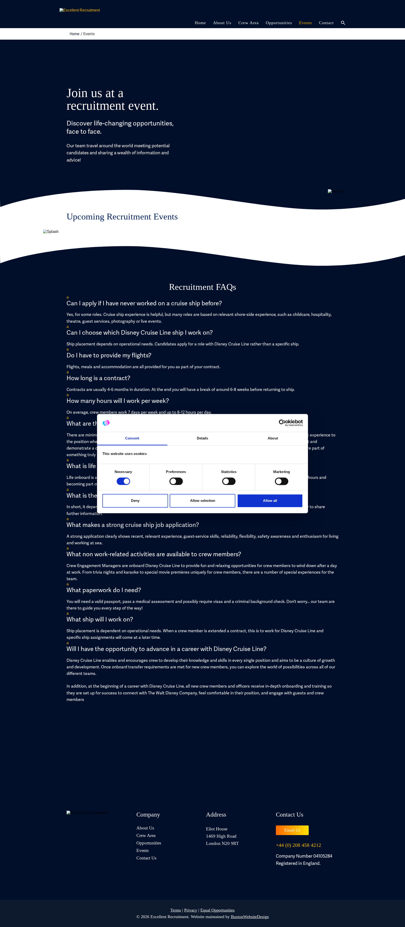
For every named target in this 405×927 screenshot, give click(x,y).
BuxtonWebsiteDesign (250, 916)
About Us (222, 22)
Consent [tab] (132, 438)
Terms (175, 910)
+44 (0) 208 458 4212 (298, 845)
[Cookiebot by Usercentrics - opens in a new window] (282, 422)
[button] (202, 301)
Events (305, 22)
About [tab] (273, 438)
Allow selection (202, 501)
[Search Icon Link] (341, 24)
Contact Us (146, 857)
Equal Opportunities (217, 910)
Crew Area (248, 22)
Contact (326, 22)
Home (200, 22)
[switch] (176, 481)
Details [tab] (202, 438)
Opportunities (279, 22)
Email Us (292, 830)
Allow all (270, 501)
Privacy (190, 910)
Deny (135, 501)
